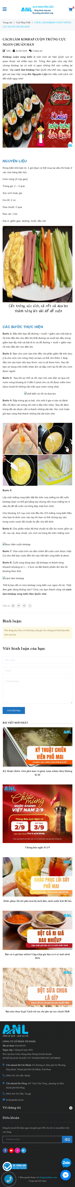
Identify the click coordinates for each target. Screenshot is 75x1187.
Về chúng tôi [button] (12, 1107)
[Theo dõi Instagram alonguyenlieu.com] (17, 1150)
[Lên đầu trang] (64, 1153)
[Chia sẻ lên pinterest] (24, 606)
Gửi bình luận (13, 710)
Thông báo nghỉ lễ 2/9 (37, 847)
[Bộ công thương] (15, 1166)
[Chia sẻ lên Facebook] (13, 606)
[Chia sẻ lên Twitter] (19, 606)
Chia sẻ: (6, 605)
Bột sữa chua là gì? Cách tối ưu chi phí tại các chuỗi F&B (38, 1011)
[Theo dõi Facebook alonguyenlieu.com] (5, 1150)
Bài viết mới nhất (15, 723)
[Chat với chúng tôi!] (65, 1175)
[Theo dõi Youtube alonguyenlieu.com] (11, 1150)
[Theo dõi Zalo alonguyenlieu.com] (23, 1150)
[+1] (30, 606)
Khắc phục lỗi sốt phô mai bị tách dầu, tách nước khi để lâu (37, 901)
